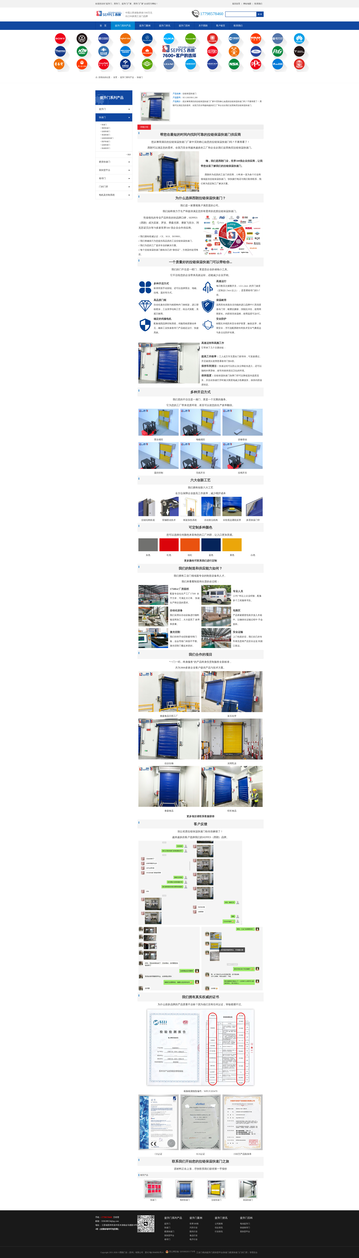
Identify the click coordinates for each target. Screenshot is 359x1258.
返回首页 (236, 4)
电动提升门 (245, 1224)
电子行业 (193, 1239)
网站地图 (247, 4)
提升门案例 (144, 25)
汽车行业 (193, 1228)
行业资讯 (219, 1232)
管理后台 (253, 1252)
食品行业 (193, 1235)
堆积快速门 (106, 128)
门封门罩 (103, 186)
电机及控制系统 (107, 195)
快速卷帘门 (106, 148)
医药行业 (193, 1232)
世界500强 (194, 1224)
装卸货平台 (104, 170)
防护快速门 (106, 142)
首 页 (103, 25)
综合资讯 (219, 1228)
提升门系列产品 (123, 25)
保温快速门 (106, 135)
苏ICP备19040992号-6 (154, 1252)
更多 (129, 155)
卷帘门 (102, 178)
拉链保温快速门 (107, 138)
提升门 (102, 109)
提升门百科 (184, 25)
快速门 (140, 77)
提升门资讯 (164, 25)
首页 (115, 77)
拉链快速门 (106, 131)
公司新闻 (219, 1224)
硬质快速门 (104, 162)
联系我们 (258, 4)
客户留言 (220, 25)
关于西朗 (203, 25)
